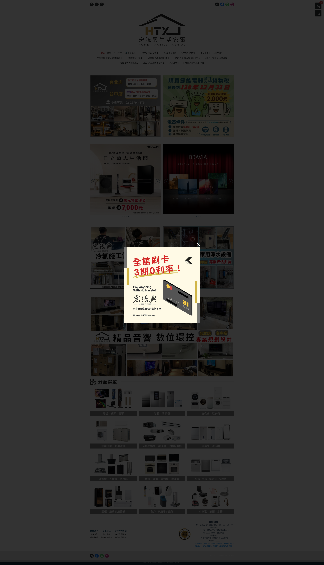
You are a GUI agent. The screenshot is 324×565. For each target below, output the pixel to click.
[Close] (198, 244)
